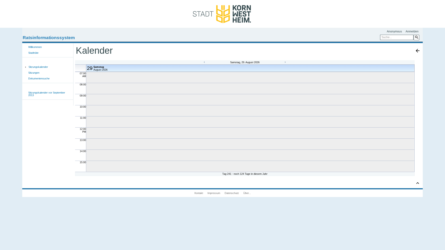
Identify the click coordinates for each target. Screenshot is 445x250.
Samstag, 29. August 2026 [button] (245, 62)
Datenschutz (232, 193)
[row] (245, 68)
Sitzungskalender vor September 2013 (46, 94)
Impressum (213, 193)
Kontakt (198, 193)
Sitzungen (33, 72)
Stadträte (33, 52)
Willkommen (35, 47)
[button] (416, 37)
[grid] (245, 118)
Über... (247, 193)
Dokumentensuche (39, 78)
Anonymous (394, 31)
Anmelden (412, 31)
